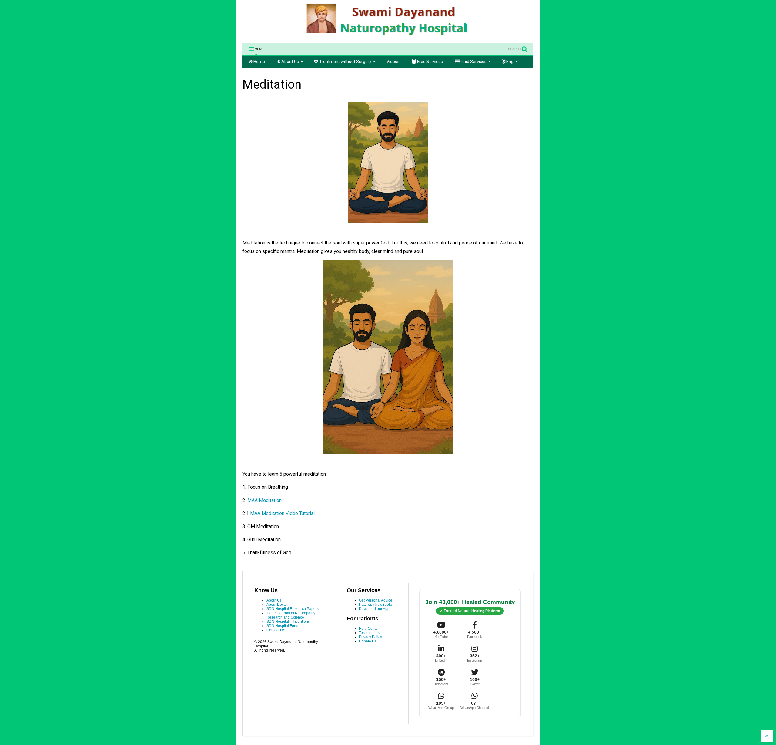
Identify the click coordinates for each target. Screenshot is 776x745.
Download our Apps (375, 609)
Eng (509, 61)
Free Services (429, 61)
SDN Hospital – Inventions (288, 621)
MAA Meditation (265, 500)
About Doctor (277, 604)
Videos (393, 61)
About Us (289, 61)
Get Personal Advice (375, 600)
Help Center (369, 628)
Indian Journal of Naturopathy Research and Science (290, 615)
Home (259, 61)
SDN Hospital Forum (283, 626)
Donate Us (367, 641)
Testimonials (369, 633)
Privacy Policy (370, 637)
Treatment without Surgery (344, 61)
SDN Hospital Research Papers (292, 609)
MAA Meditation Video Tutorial (283, 513)
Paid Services (473, 61)
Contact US (275, 630)
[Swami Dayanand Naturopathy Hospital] (388, 35)
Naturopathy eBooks (376, 604)
